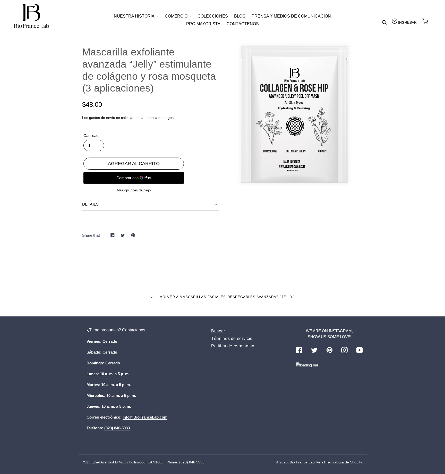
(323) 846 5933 (191, 462)
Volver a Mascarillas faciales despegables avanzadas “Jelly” (226, 297)
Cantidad (90, 135)
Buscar (218, 331)
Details (90, 204)
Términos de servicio (232, 338)
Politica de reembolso (232, 346)
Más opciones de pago (134, 190)
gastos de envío (102, 118)
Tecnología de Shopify (344, 462)
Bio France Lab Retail (307, 462)
